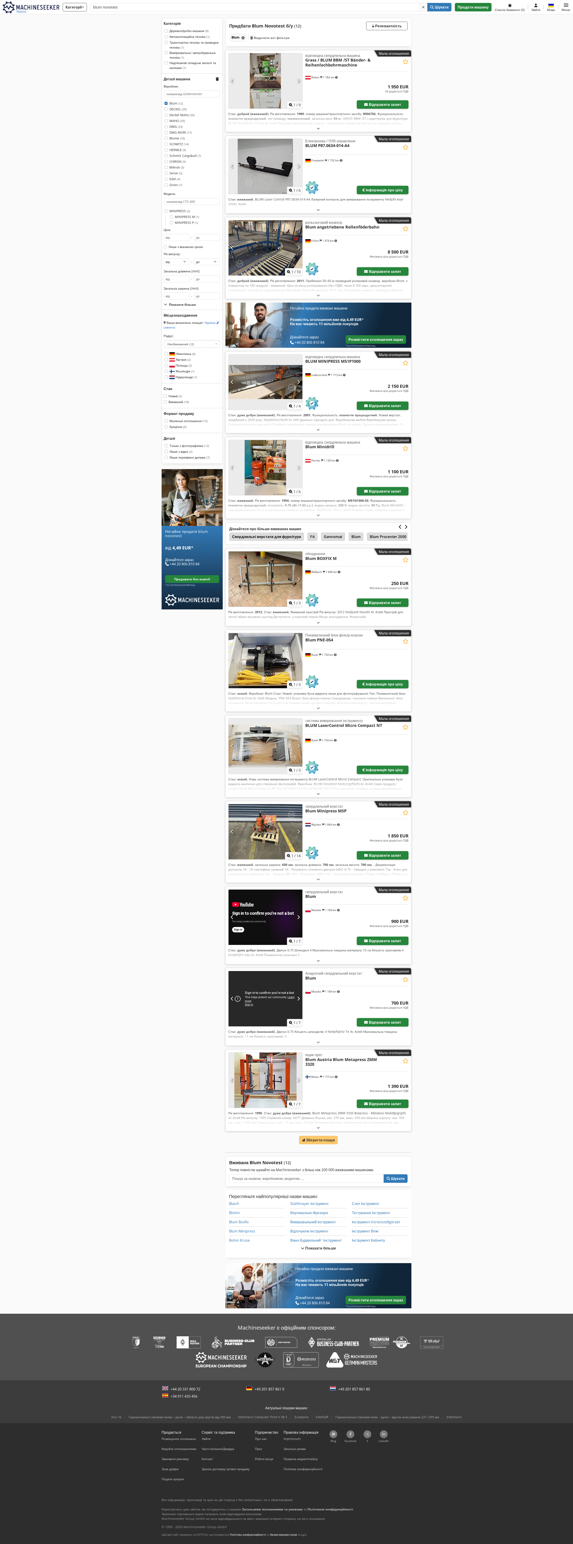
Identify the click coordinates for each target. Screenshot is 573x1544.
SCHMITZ (179, 144)
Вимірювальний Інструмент (313, 1221)
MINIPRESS (179, 211)
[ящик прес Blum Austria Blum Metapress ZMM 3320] (265, 1080)
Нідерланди (186, 377)
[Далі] (298, 81)
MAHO (177, 121)
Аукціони (177, 427)
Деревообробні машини (189, 31)
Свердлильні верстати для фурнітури (266, 536)
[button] (566, 7)
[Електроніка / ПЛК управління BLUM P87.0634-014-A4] (265, 166)
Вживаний (179, 402)
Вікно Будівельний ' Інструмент (316, 1240)
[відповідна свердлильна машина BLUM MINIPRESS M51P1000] (265, 382)
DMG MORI (180, 132)
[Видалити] (423, 7)
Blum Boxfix (239, 1221)
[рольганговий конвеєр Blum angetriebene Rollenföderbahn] (265, 247)
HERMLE (177, 150)
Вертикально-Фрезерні (309, 1212)
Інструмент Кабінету (368, 1240)
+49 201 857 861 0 (269, 1389)
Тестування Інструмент (371, 1212)
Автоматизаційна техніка (189, 36)
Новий (175, 396)
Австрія (183, 359)
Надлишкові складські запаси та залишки (192, 65)
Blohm (234, 1212)
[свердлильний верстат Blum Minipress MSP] (265, 831)
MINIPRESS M (187, 217)
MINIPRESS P (186, 222)
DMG (176, 126)
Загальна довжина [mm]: (182, 271)
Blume (177, 138)
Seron (175, 173)
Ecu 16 (116, 1417)
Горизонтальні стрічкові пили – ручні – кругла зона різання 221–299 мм (387, 1417)
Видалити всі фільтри (271, 38)
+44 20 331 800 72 (185, 1389)
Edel (174, 179)
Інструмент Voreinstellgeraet (376, 1221)
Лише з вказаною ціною (186, 247)
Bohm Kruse (239, 1240)
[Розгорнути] (318, 128)
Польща (183, 365)
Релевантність (388, 25)
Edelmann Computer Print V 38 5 (262, 1417)
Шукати (441, 7)
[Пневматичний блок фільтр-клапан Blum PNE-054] (265, 660)
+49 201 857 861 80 (354, 1389)
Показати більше (320, 1248)
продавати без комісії (192, 579)
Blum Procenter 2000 (388, 536)
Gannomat (333, 536)
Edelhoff (322, 1417)
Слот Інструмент (365, 1203)
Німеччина (185, 354)
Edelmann (454, 1417)
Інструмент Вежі (365, 1231)
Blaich (234, 1203)
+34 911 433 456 (184, 1396)
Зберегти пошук (320, 1140)
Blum (176, 103)
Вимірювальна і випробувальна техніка (192, 55)
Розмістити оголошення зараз (376, 339)
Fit (312, 536)
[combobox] (192, 344)
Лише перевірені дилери (189, 457)
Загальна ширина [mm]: (181, 288)
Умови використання (283, 1535)
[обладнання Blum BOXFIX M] (265, 579)
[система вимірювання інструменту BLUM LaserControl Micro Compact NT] (265, 746)
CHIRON (177, 161)
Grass (175, 185)
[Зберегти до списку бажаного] (405, 62)
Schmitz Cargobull (185, 156)
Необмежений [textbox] (180, 344)
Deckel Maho (182, 115)
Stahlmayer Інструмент (309, 1203)
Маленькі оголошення (188, 421)
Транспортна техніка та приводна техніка (194, 44)
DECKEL (178, 109)
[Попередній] (232, 81)
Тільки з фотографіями (189, 446)
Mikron (176, 167)
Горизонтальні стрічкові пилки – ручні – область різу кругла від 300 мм (180, 1417)
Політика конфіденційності (248, 1535)
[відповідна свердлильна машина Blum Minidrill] (265, 467)
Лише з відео (180, 451)
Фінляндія (185, 371)
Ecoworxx (301, 1417)
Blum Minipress (242, 1231)
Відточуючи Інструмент (309, 1231)
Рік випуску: (172, 254)
